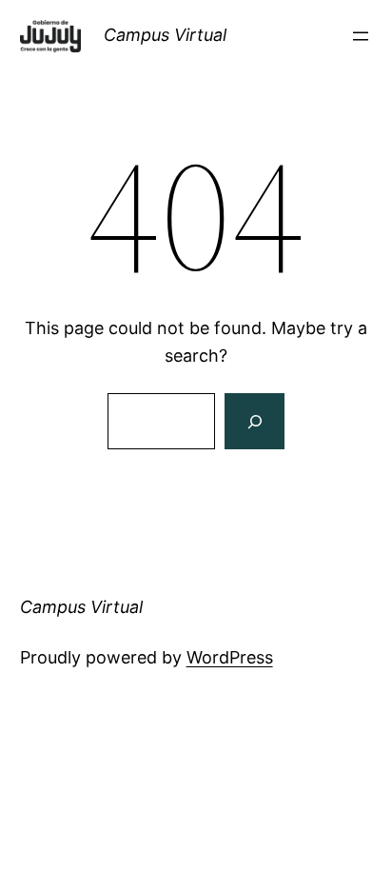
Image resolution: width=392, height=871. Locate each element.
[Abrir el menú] (360, 36)
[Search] (254, 421)
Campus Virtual (165, 35)
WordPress (229, 657)
